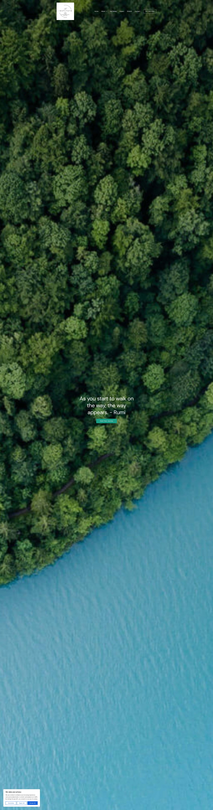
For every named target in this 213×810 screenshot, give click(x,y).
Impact (121, 11)
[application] (106, 11)
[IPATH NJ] (65, 11)
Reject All (21, 803)
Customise (11, 803)
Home (96, 11)
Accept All (32, 803)
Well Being (113, 11)
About (103, 11)
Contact (137, 11)
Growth (129, 11)
